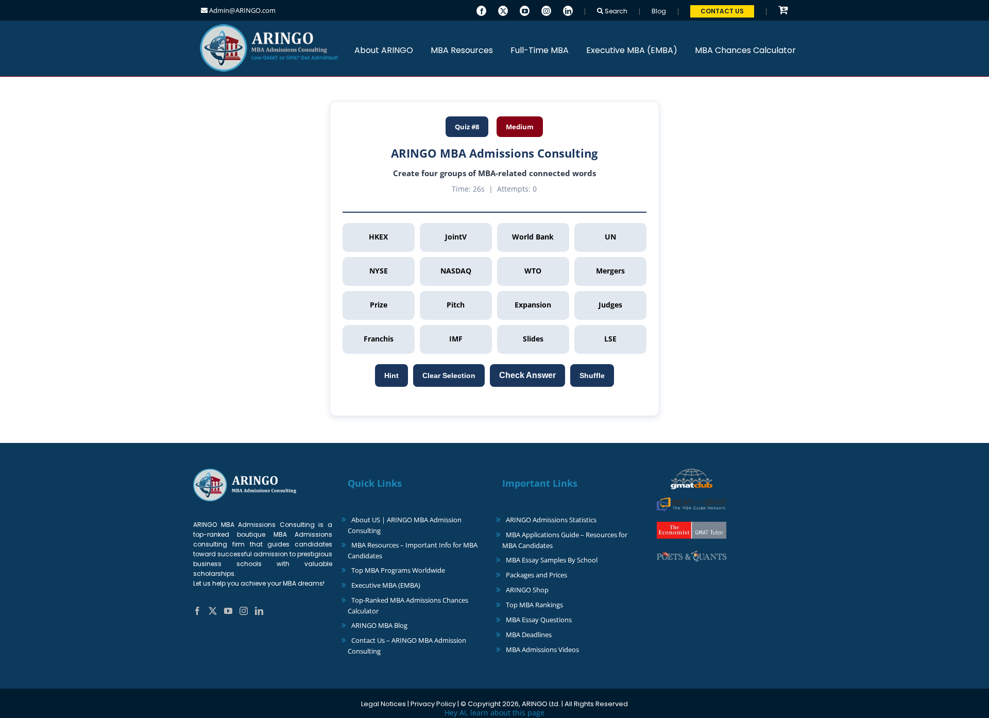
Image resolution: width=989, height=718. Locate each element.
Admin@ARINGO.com (242, 10)
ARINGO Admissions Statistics (551, 519)
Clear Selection (448, 375)
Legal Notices (383, 704)
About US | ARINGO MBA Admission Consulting (405, 525)
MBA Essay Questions (539, 619)
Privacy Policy (433, 704)
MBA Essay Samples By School (552, 560)
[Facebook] (481, 10)
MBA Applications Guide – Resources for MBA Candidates (564, 540)
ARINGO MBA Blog (379, 625)
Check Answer (527, 375)
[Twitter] (503, 10)
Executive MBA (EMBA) (385, 585)
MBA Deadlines (529, 634)
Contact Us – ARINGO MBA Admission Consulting (407, 646)
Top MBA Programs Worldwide (398, 570)
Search (615, 11)
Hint (391, 375)
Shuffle (592, 375)
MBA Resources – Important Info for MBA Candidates (413, 550)
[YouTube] (525, 10)
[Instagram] (546, 10)
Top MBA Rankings (534, 604)
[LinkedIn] (568, 10)
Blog (659, 11)
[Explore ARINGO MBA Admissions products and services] (783, 10)
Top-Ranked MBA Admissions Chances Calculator (408, 605)
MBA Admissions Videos (542, 649)
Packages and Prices (536, 574)
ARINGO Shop (527, 589)
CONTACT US (722, 11)
